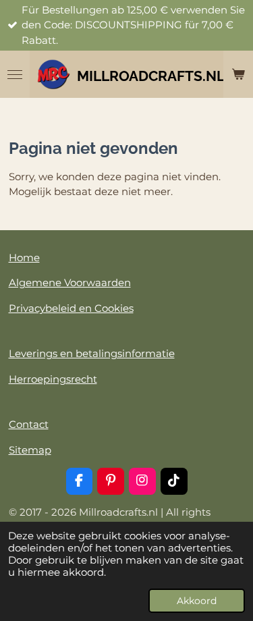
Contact (29, 424)
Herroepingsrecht (53, 379)
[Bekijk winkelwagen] (238, 74)
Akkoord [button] (197, 600)
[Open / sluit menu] (15, 74)
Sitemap (30, 449)
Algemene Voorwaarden (70, 282)
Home (24, 257)
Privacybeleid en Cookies (71, 308)
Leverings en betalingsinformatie (92, 353)
